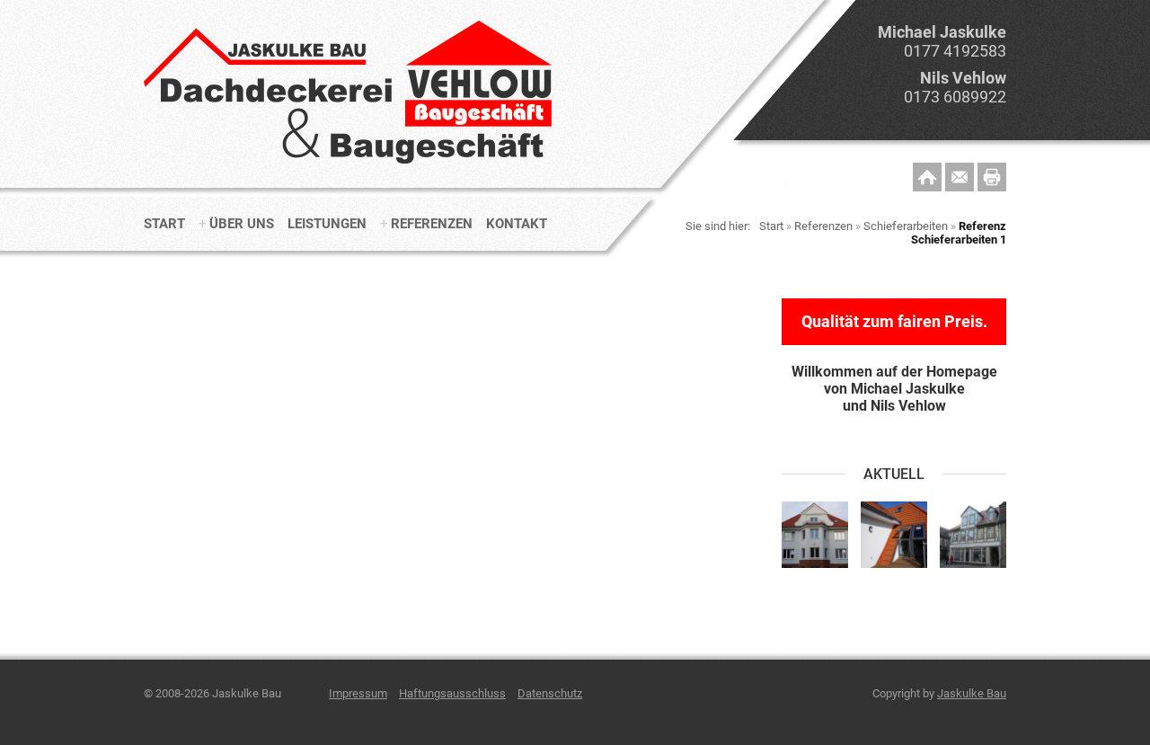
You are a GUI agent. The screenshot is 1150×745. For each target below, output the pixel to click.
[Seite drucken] (992, 177)
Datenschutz (550, 693)
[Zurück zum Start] (351, 166)
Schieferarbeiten (905, 226)
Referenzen (432, 224)
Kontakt (516, 224)
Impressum (358, 693)
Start (164, 224)
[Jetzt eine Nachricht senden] (959, 177)
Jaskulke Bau (971, 693)
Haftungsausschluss (452, 693)
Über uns (241, 224)
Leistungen (327, 224)
